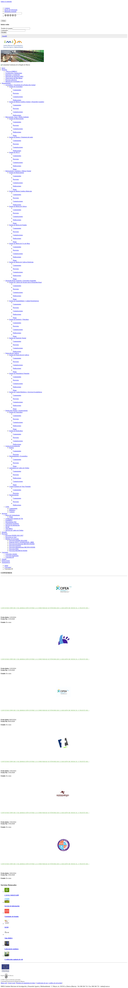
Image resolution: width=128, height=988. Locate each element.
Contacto (12, 512)
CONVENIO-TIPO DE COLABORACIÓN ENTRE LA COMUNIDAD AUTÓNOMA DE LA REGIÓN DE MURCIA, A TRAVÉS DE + (45, 608)
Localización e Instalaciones (13, 73)
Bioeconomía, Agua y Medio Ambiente (17, 117)
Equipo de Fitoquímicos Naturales (19, 373)
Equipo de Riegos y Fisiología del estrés (21, 137)
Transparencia (6, 562)
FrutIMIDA (8, 520)
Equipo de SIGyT (14, 152)
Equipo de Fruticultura (15, 412)
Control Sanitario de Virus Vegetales (20, 486)
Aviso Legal (11, 983)
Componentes (17, 90)
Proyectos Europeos (15, 545)
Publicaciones (17, 100)
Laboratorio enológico (11, 949)
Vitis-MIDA (9, 528)
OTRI (7, 507)
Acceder (3, 32)
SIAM (7, 527)
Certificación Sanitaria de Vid (14, 518)
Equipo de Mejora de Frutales (18, 225)
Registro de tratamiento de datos (25, 983)
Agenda (4, 559)
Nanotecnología (14, 495)
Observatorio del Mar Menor (13, 78)
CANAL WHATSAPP (11, 895)
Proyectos (16, 93)
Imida (6, 565)
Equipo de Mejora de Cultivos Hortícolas (21, 262)
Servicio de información (12, 525)
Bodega (11, 447)
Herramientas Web (10, 522)
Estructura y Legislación (12, 75)
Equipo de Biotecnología (16, 172)
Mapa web (4, 983)
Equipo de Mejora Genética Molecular (20, 191)
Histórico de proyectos (12, 539)
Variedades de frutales (11, 916)
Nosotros (4, 69)
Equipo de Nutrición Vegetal (17, 338)
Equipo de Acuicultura (15, 86)
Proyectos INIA (14, 549)
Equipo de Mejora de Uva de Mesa (19, 243)
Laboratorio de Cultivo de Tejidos (19, 468)
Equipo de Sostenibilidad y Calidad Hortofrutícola (24, 301)
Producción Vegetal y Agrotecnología (16, 410)
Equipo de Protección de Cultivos (19, 355)
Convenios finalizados (12, 555)
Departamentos (6, 83)
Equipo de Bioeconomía (16, 118)
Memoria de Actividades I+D (14, 81)
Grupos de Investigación (12, 446)
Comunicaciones (18, 96)
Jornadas (4, 532)
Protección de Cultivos (12, 353)
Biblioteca (12, 510)
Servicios (4, 513)
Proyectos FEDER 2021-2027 (14, 535)
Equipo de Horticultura (16, 431)
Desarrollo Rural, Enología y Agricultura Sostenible (20, 280)
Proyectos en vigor (10, 537)
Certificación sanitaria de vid (13, 959)
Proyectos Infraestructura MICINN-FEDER (22, 547)
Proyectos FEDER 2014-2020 (18, 540)
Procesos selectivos (11, 80)
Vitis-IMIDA (8, 938)
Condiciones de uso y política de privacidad (49, 983)
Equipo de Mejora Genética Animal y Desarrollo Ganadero (26, 102)
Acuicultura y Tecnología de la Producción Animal (20, 85)
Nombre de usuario (7, 28)
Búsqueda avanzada (10, 11)
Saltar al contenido (6, 1)
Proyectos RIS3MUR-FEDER (18, 550)
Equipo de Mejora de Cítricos (18, 206)
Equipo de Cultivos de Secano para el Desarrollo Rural (25, 282)
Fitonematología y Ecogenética (18, 456)
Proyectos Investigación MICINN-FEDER (21, 544)
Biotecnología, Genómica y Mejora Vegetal (18, 171)
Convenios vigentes (11, 554)
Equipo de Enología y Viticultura (19, 319)
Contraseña (4, 30)
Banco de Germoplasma (12, 515)
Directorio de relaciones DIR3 (14, 76)
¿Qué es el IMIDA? (11, 71)
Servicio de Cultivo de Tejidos (14, 530)
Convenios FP (9, 557)
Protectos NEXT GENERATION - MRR (21, 542)
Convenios (5, 552)
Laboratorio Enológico (12, 523)
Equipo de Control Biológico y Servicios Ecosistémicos (25, 392)
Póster (15, 135)
